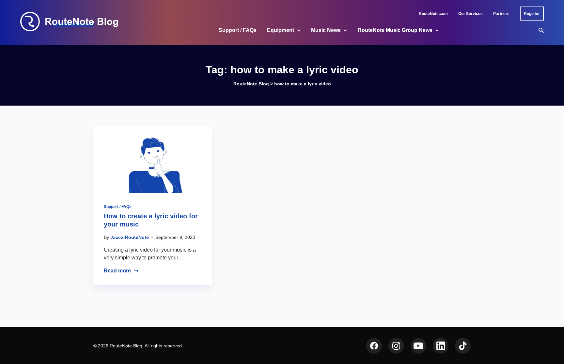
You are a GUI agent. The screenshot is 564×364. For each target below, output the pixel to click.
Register (532, 13)
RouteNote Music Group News (395, 30)
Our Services (470, 13)
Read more (117, 270)
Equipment (280, 30)
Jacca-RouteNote (129, 237)
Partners (501, 13)
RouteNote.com (433, 13)
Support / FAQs (238, 30)
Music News (326, 30)
